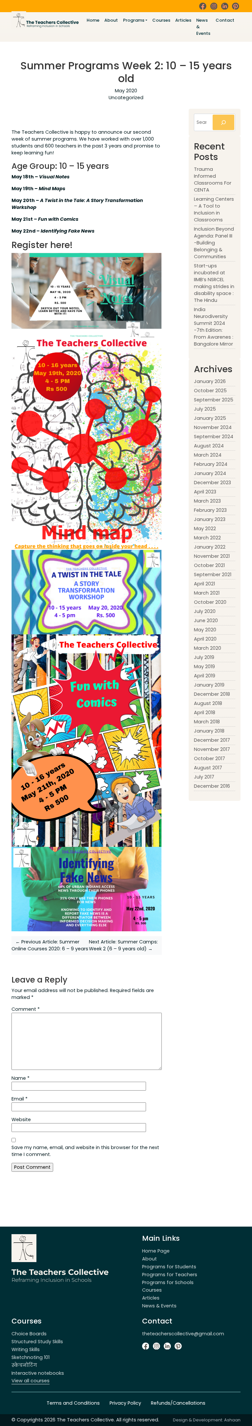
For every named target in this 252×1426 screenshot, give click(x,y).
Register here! (42, 245)
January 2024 (210, 473)
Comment (25, 1009)
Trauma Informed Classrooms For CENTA (212, 179)
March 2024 (207, 455)
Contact (225, 20)
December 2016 (212, 786)
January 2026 (210, 381)
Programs (133, 20)
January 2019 (209, 685)
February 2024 (210, 464)
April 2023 (205, 491)
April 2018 (204, 712)
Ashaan (232, 1420)
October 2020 (210, 602)
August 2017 (208, 767)
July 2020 (205, 611)
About (111, 20)
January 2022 (209, 547)
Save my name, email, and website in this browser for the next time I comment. (85, 1151)
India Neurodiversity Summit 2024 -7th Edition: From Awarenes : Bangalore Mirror (213, 326)
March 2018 (207, 721)
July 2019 (204, 657)
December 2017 (212, 740)
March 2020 (207, 648)
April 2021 (204, 583)
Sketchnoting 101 (30, 1357)
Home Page (156, 1251)
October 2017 (209, 758)
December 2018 (212, 694)
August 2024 (209, 445)
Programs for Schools (168, 1282)
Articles (183, 20)
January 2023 (209, 519)
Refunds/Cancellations (178, 1403)
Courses (161, 20)
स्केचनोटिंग (24, 1365)
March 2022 (207, 537)
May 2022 (205, 528)
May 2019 (204, 666)
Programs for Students (169, 1266)
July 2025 (205, 409)
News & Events (203, 26)
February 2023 (210, 510)
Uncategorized (126, 97)
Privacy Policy (125, 1403)
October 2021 (209, 565)
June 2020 (206, 620)
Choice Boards (29, 1333)
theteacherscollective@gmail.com (183, 1333)
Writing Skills (25, 1349)
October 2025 (210, 390)
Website (21, 1119)
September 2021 (212, 574)
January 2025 (210, 418)
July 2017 (204, 777)
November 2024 (213, 427)
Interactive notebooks (37, 1373)
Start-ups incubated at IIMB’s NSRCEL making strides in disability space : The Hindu (214, 283)
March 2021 (207, 593)
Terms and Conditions (73, 1403)
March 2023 (207, 501)
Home (93, 20)
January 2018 (209, 731)
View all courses (30, 1380)
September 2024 (213, 436)
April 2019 (204, 675)
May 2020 (205, 629)
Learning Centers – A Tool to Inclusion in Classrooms (214, 209)
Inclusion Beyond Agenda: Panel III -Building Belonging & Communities (214, 243)
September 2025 (213, 399)
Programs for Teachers (169, 1274)
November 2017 (212, 749)
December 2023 (212, 482)
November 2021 (212, 556)
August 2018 (208, 703)
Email (19, 1099)
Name (20, 1078)
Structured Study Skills (37, 1341)
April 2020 (205, 639)
